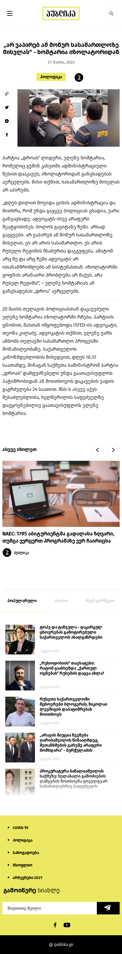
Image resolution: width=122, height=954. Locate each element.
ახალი (61, 600)
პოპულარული (22, 600)
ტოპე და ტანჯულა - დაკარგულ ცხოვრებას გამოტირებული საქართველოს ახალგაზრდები (71, 632)
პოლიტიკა (51, 76)
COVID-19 (20, 827)
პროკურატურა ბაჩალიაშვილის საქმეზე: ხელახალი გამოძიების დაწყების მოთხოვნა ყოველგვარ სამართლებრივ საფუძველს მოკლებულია (73, 779)
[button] (111, 13)
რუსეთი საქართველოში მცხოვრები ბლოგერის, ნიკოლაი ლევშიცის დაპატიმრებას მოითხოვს (73, 707)
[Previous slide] (97, 450)
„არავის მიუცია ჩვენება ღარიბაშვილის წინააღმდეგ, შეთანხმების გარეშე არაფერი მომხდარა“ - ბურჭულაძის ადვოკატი (71, 743)
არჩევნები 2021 (27, 877)
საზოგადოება (26, 852)
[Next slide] (113, 450)
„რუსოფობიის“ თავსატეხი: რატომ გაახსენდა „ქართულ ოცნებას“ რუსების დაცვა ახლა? (72, 668)
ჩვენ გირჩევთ (100, 600)
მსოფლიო (22, 865)
